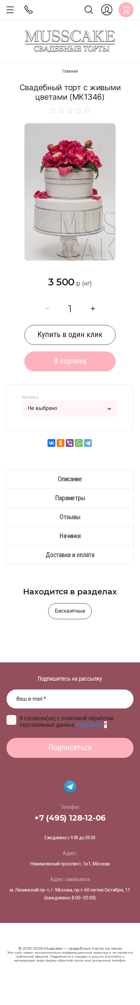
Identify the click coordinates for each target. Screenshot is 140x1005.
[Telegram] (88, 443)
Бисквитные (70, 611)
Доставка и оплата (70, 555)
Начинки (69, 536)
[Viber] (70, 443)
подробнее (90, 724)
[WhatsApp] (79, 443)
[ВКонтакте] (51, 443)
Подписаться (70, 747)
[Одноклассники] (60, 443)
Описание (70, 479)
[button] (10, 9)
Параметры (70, 498)
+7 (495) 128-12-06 (70, 818)
